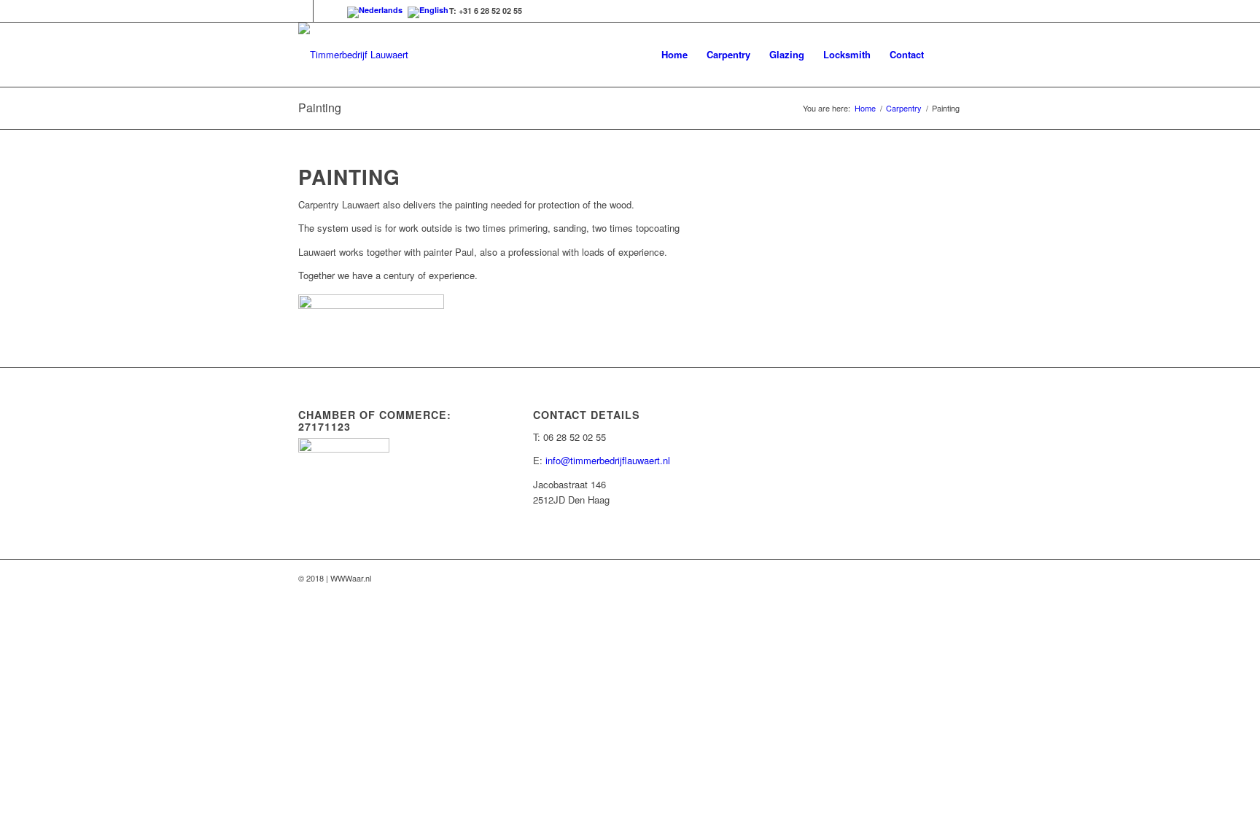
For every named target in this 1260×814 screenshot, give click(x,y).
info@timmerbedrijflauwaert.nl (607, 460)
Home (865, 108)
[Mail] (324, 11)
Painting (319, 107)
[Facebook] (302, 11)
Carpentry (904, 108)
